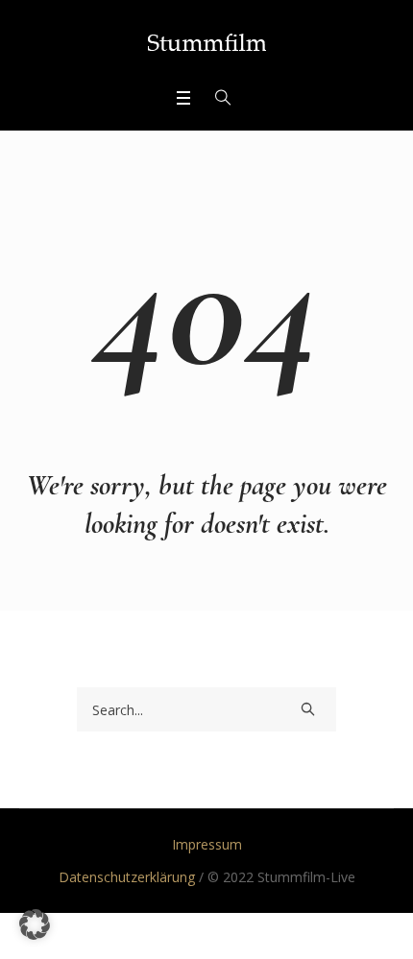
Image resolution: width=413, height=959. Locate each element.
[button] (34, 924)
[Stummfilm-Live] (207, 42)
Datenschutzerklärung (127, 877)
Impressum (207, 844)
